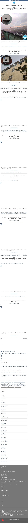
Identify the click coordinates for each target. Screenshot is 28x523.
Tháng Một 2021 (3, 455)
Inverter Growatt (17, 88)
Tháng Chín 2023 (3, 430)
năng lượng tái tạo (22, 384)
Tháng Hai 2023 (3, 440)
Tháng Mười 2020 (3, 458)
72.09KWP (8, 46)
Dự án (14, 7)
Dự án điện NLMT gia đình (19, 296)
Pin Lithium (2, 385)
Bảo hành (2, 488)
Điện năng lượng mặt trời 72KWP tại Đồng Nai (15, 131)
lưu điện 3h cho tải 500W (7, 255)
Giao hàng (2, 492)
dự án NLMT (23, 296)
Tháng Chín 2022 (3, 445)
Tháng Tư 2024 (3, 427)
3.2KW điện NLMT (9, 296)
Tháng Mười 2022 (3, 444)
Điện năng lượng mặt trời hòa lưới (16, 213)
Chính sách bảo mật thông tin (5, 495)
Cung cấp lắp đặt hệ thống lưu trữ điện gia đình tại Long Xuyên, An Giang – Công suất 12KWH (14, 353)
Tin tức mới (2, 396)
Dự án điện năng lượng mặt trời (12, 130)
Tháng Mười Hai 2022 (4, 441)
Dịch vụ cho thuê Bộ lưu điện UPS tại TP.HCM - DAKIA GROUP (10, 375)
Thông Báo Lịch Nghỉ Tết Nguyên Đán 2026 (8, 351)
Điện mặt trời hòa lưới (19, 212)
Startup (22, 385)
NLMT (6, 384)
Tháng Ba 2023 (3, 438)
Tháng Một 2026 (3, 403)
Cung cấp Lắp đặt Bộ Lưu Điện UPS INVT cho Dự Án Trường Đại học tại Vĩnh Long (14, 355)
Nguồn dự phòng (13, 255)
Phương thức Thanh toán (4, 490)
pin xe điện (15, 385)
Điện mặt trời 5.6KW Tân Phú (13, 212)
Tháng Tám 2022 (3, 447)
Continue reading (14, 85)
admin (18, 53)
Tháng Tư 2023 (3, 437)
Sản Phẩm (2, 503)
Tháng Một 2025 (3, 416)
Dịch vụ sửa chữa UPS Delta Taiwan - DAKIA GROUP (8, 372)
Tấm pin (20, 88)
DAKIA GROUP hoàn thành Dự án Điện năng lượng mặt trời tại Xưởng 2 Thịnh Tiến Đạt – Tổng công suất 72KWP (14, 93)
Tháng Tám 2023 (3, 431)
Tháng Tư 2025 (3, 412)
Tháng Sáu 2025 (3, 409)
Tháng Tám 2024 (3, 423)
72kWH (7, 130)
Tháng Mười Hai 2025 (4, 405)
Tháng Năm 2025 (3, 410)
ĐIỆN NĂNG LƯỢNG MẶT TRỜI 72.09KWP (14, 46)
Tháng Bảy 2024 (3, 424)
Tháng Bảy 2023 (3, 433)
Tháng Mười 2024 (3, 420)
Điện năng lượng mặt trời (7, 131)
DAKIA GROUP (12, 296)
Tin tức (2, 505)
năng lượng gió (12, 384)
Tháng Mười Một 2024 (4, 419)
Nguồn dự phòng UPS (17, 255)
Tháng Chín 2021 (3, 451)
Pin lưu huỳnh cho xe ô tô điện (7, 385)
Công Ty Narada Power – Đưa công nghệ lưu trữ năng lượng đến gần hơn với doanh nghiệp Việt (14, 367)
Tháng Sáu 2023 (3, 434)
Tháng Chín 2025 (3, 406)
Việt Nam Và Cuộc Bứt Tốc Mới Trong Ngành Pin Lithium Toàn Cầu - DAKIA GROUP (13, 365)
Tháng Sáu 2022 (3, 448)
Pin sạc (12, 385)
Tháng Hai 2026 (3, 402)
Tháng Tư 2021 (3, 454)
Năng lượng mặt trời (17, 384)
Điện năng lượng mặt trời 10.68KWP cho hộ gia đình (9, 88)
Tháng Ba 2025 (3, 413)
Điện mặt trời (8, 212)
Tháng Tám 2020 (3, 461)
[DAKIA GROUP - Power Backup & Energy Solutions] (14, 2)
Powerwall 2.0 (19, 385)
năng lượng (8, 384)
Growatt (22, 131)
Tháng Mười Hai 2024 (4, 417)
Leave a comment (25, 88)
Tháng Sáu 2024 (3, 426)
